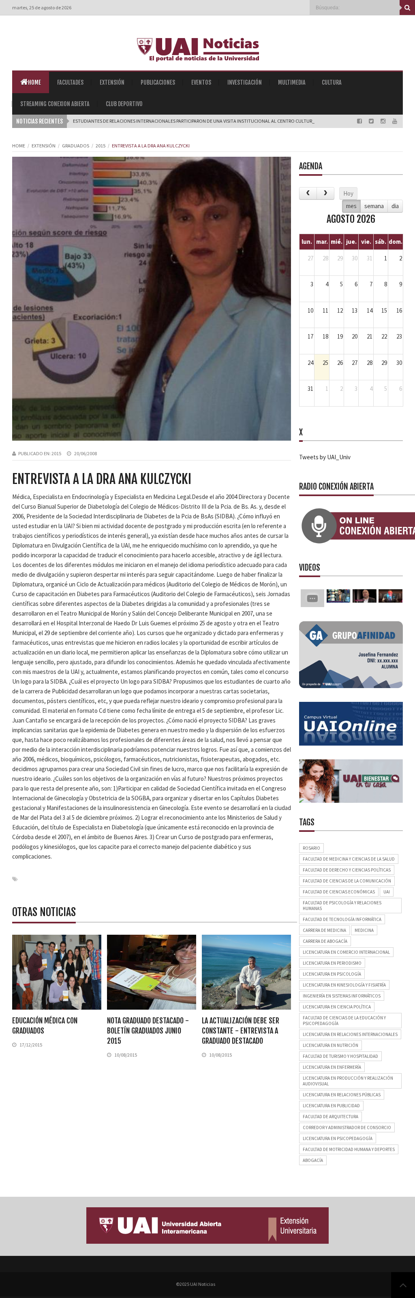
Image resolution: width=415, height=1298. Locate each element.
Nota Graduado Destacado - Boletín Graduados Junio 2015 (148, 1030)
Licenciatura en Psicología (332, 974)
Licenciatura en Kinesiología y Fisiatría (344, 985)
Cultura (332, 82)
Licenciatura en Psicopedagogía (337, 1138)
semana (374, 206)
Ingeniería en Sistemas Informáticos (342, 996)
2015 (100, 146)
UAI (386, 892)
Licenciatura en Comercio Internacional (346, 952)
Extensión (112, 82)
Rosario (311, 848)
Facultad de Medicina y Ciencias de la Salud (349, 859)
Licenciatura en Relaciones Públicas (342, 1095)
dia (395, 206)
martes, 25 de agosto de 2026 (41, 7)
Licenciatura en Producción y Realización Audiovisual (348, 1081)
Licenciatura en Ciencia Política (337, 1007)
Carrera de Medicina (324, 930)
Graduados (75, 146)
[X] (372, 121)
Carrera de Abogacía (325, 941)
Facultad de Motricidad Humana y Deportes (349, 1149)
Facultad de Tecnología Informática (342, 919)
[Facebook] (360, 121)
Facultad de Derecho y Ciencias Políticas (347, 870)
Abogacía (313, 1160)
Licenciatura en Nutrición (330, 1045)
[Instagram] (384, 121)
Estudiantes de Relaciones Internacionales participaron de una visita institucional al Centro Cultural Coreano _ (208, 121)
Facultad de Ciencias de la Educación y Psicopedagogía (344, 1020)
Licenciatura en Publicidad (331, 1105)
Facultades (70, 82)
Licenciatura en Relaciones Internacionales (350, 1034)
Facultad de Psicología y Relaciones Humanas (342, 905)
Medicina (364, 930)
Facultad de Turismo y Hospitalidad (340, 1056)
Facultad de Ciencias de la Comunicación (347, 881)
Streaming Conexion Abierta (55, 103)
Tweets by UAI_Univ (325, 457)
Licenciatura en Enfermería (332, 1067)
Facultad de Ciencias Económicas (339, 892)
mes (351, 206)
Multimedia (292, 82)
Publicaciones (158, 82)
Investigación (244, 82)
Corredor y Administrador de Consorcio (347, 1127)
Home (34, 82)
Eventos (201, 82)
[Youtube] (394, 121)
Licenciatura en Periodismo (332, 963)
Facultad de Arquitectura (330, 1116)
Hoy (348, 193)
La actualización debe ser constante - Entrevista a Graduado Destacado (240, 1030)
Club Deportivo (124, 103)
